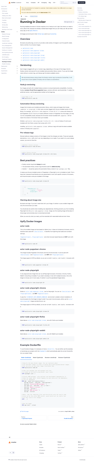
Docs (27, 2)
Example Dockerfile (82, 36)
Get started (81, 2)
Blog (50, 2)
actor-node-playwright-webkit (85, 34)
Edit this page (25, 411)
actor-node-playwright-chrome (85, 30)
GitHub (79, 450)
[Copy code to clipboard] (72, 96)
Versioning (79, 10)
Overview (79, 8)
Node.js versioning (83, 12)
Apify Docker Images (82, 22)
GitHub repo (41, 34)
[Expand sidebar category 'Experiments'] (17, 71)
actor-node (81, 24)
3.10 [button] (54, 2)
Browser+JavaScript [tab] (50, 357)
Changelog (44, 2)
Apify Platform (33, 30)
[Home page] (21, 16)
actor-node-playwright (84, 28)
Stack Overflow (61, 447)
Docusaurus (80, 447)
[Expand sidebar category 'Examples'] (17, 68)
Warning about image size (85, 20)
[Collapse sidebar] (9, 437)
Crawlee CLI (43, 351)
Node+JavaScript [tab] (26, 357)
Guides (40, 444)
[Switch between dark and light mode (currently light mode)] (12, 452)
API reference (42, 450)
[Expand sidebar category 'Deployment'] (17, 66)
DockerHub (53, 34)
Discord (59, 444)
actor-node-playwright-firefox (85, 32)
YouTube (59, 453)
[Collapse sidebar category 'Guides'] (17, 32)
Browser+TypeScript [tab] (64, 357)
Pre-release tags (82, 16)
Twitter (59, 450)
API (38, 2)
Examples (33, 2)
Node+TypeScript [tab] (38, 357)
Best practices (80, 18)
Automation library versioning (85, 14)
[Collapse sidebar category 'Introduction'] (17, 9)
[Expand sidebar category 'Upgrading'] (17, 73)
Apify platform (81, 444)
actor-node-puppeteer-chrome (85, 26)
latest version (44, 12)
